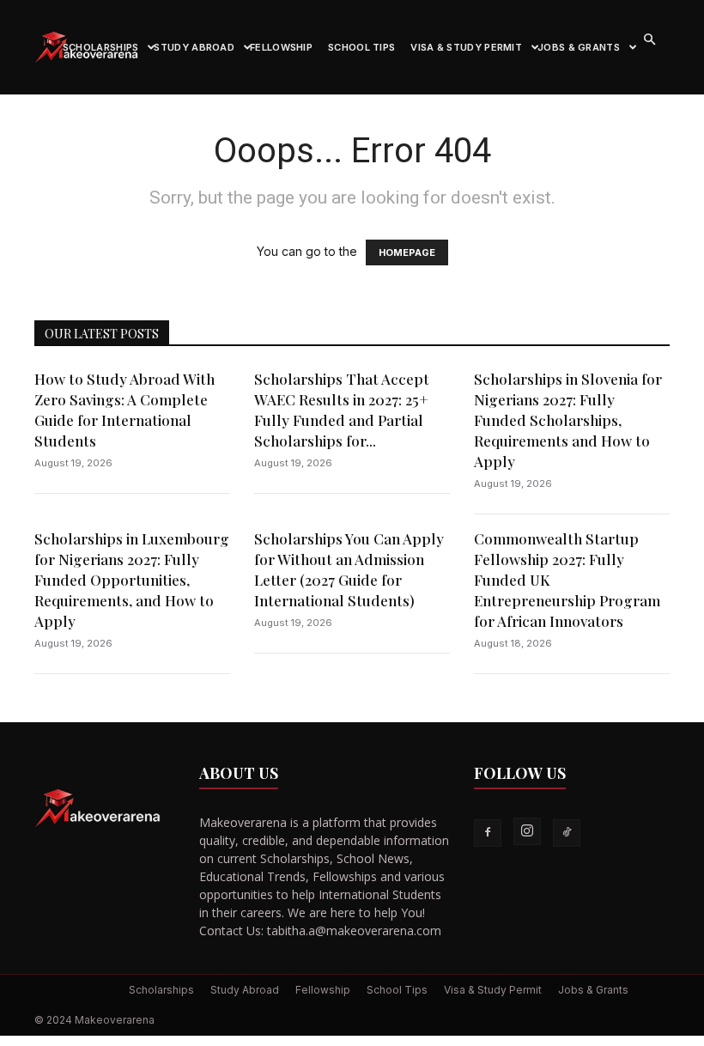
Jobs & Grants (578, 47)
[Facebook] (487, 833)
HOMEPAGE (407, 252)
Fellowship (281, 47)
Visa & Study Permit (466, 47)
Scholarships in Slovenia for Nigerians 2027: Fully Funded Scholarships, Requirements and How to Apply (568, 420)
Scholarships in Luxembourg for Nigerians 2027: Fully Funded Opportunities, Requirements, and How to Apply (131, 579)
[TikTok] (566, 833)
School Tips (361, 47)
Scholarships (101, 47)
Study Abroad (194, 47)
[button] (649, 40)
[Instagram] (527, 831)
